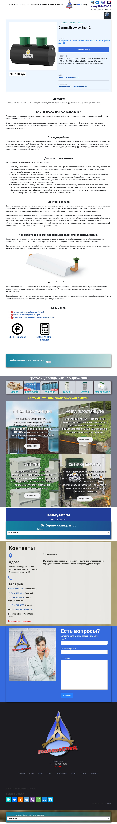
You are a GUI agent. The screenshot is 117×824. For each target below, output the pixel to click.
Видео (44, 4)
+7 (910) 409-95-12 (16, 593)
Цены (40, 773)
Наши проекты (61, 773)
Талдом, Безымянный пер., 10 (101, 10)
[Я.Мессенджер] (8, 799)
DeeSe (109, 803)
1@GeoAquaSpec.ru (23, 609)
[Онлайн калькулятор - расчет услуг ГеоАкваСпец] (92, 2)
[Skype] (50, 799)
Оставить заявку (83, 50)
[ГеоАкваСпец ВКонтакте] (97, 2)
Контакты (59, 4)
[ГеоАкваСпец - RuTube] (109, 2)
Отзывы (51, 4)
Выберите (40, 529)
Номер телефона (68, 649)
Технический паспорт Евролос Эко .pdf (28, 312)
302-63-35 (101, 6)
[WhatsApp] (38, 799)
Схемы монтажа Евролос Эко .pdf (26, 315)
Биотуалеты (32, 392)
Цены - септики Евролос (69, 77)
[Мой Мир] (44, 799)
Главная (22, 773)
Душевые (50, 392)
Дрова (14, 392)
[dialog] (107, 15)
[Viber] (32, 799)
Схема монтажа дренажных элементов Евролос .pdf (33, 317)
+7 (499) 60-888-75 (16, 598)
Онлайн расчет (58, 761)
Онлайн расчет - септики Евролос (72, 86)
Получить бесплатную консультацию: (29, 815)
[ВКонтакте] (14, 799)
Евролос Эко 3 (102, 392)
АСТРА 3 (85, 392)
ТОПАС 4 (67, 392)
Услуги (12, 4)
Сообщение (65, 658)
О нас (24, 4)
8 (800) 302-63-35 (15, 589)
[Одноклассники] (20, 799)
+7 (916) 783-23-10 (16, 605)
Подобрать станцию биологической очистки (26, 360)
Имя (63, 639)
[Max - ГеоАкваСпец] (103, 2)
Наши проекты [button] (34, 4)
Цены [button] (18, 4)
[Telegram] (26, 799)
